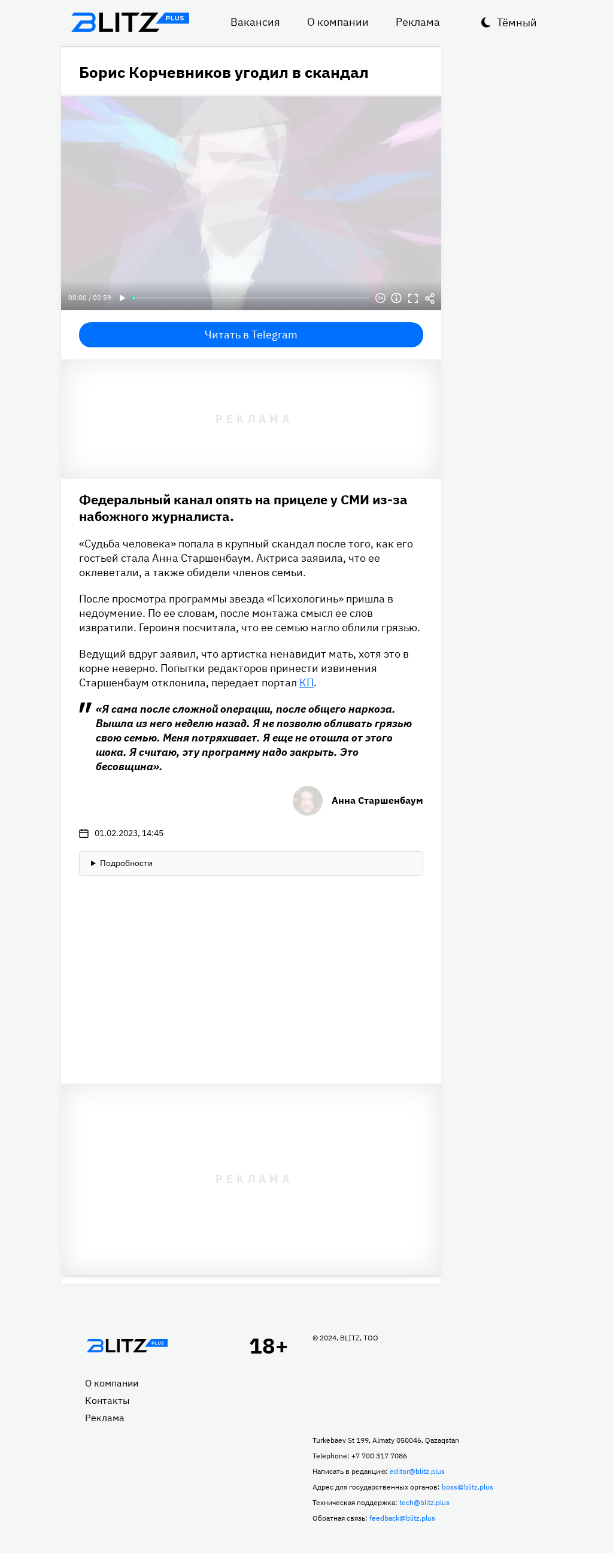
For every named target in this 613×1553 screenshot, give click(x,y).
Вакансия (255, 22)
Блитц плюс (130, 22)
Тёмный (517, 22)
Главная (127, 1345)
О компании (338, 22)
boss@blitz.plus (467, 1486)
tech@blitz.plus (424, 1502)
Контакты (107, 1400)
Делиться (429, 298)
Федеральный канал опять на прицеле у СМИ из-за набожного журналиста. (243, 508)
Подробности (126, 863)
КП (306, 682)
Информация (396, 298)
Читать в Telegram (251, 334)
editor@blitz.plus (417, 1471)
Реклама (418, 22)
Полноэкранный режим (413, 298)
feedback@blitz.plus (402, 1517)
